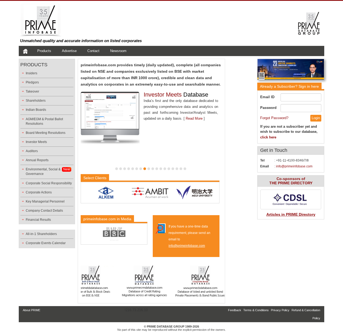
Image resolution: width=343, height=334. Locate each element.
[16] (177, 168)
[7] (140, 168)
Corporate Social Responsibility (49, 183)
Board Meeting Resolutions (45, 133)
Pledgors (32, 82)
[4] (128, 168)
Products (44, 51)
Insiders (31, 73)
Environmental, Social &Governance (43, 171)
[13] (164, 168)
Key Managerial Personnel (45, 201)
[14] (168, 168)
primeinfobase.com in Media (107, 219)
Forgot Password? (274, 118)
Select (94, 178)
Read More (194, 118)
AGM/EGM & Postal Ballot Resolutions (44, 121)
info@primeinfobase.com (187, 246)
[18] (185, 168)
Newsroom (118, 51)
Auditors (32, 151)
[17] (181, 168)
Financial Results (38, 220)
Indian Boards (36, 110)
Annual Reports (37, 160)
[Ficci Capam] (290, 70)
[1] (116, 168)
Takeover (32, 91)
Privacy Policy (280, 310)
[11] (156, 168)
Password (268, 108)
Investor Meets (36, 142)
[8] (144, 168)
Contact (93, 51)
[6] (136, 168)
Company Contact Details (44, 210)
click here (268, 137)
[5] (132, 168)
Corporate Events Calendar (46, 243)
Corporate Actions (39, 192)
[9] (148, 168)
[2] (120, 168)
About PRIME (31, 310)
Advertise (69, 51)
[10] (152, 168)
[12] (160, 168)
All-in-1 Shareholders (41, 234)
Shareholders (36, 100)
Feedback (234, 310)
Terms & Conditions (256, 310)
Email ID (267, 97)
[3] (124, 168)
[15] (173, 168)
